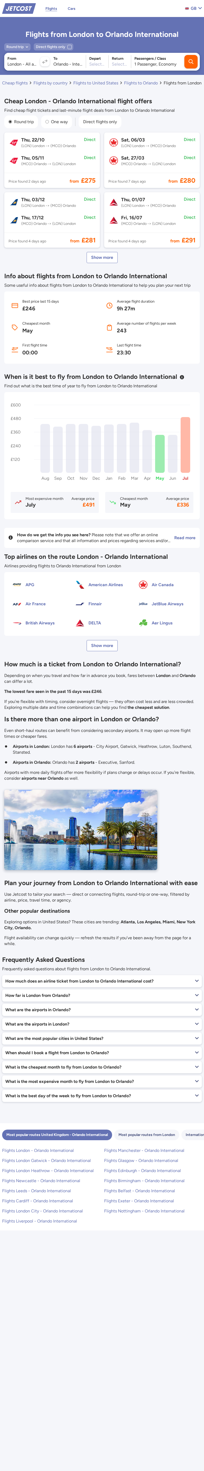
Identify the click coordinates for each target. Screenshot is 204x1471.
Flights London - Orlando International (38, 1150)
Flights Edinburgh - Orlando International (142, 1170)
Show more (102, 257)
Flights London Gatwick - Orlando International (46, 1160)
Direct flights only (100, 121)
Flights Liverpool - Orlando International (39, 1221)
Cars (71, 8)
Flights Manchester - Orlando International (144, 1150)
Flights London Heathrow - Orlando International (48, 1170)
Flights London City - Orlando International (42, 1210)
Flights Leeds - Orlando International (36, 1190)
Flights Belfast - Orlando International (139, 1190)
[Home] (19, 8)
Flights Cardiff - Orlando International (37, 1200)
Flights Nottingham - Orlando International (144, 1210)
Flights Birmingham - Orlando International (144, 1180)
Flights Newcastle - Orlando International (41, 1180)
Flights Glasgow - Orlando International (141, 1160)
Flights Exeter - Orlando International (139, 1200)
